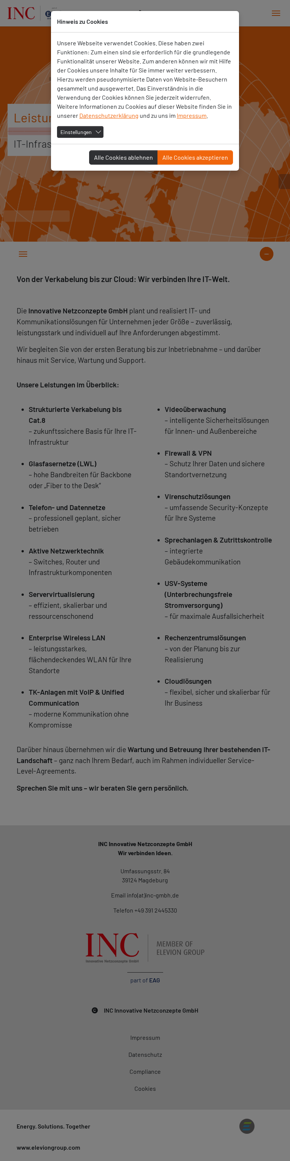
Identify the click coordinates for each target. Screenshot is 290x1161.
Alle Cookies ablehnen (123, 157)
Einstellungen (76, 132)
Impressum (192, 115)
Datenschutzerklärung (109, 115)
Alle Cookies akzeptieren (195, 157)
